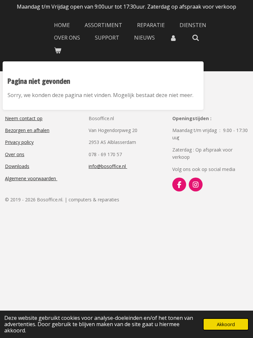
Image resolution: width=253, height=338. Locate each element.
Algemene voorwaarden (31, 178)
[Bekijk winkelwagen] (57, 50)
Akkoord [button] (226, 324)
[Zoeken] (195, 37)
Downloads (17, 166)
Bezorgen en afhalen (27, 130)
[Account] (173, 37)
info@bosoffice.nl (108, 166)
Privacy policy (19, 142)
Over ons (14, 154)
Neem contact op (23, 118)
